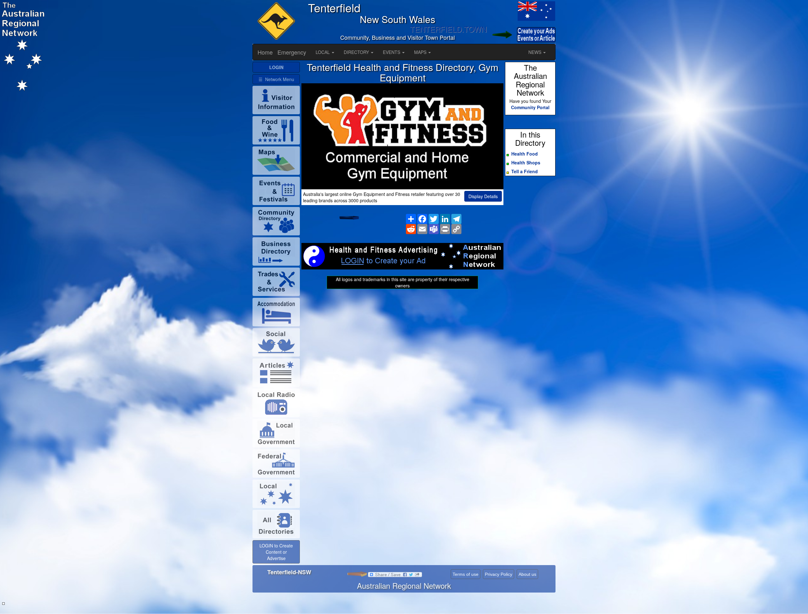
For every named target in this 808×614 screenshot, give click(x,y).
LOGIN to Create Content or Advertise (276, 551)
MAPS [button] (421, 52)
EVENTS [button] (392, 52)
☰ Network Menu (276, 79)
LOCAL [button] (323, 52)
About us (527, 574)
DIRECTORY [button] (357, 52)
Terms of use (465, 574)
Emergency (291, 52)
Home (265, 52)
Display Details (483, 196)
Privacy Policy (498, 574)
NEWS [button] (535, 52)
